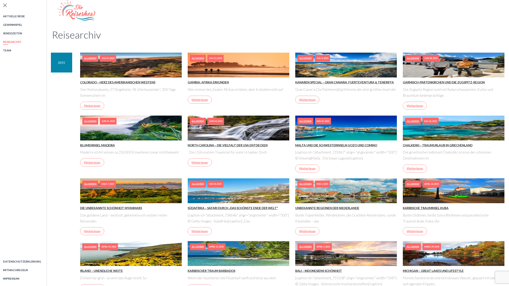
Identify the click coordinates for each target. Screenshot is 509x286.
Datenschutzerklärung (22, 261)
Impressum (11, 278)
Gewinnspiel (12, 24)
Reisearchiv (12, 41)
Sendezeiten (12, 33)
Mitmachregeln (15, 270)
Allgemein (90, 58)
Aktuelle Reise (14, 16)
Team (7, 50)
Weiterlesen (92, 105)
